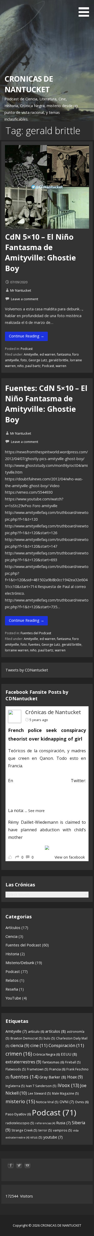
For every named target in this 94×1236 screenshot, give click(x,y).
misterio (20, 1101)
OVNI (67, 1101)
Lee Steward (39, 1093)
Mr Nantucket (20, 290)
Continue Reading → (26, 335)
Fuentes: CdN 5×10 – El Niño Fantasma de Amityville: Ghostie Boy (46, 403)
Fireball (73, 1062)
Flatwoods (15, 1069)
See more (36, 810)
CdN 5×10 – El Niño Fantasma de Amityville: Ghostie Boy (40, 252)
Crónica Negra (46, 1054)
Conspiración (66, 1045)
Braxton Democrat (26, 1038)
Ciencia (11, 936)
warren (61, 366)
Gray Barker (52, 1077)
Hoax (75, 1077)
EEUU (69, 1054)
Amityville (31, 354)
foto (24, 360)
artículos (55, 1031)
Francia (57, 1069)
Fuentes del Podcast (36, 633)
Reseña (11, 989)
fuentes (34, 644)
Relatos (12, 980)
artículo (36, 1031)
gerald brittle (58, 360)
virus (36, 1137)
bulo (49, 1038)
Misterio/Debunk (19, 962)
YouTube (13, 998)
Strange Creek (24, 1130)
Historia (12, 953)
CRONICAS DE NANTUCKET (28, 84)
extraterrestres (23, 1062)
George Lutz (37, 360)
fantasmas (53, 1062)
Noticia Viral (47, 1102)
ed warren (47, 354)
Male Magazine (65, 1093)
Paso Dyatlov (18, 1114)
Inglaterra (15, 1086)
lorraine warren (16, 650)
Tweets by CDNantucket (26, 670)
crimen (18, 1053)
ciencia (19, 1045)
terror (45, 1130)
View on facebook (70, 857)
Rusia (63, 1122)
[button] (85, 9)
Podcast (27, 348)
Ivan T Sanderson (41, 1086)
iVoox (68, 1085)
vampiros (62, 1130)
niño (20, 366)
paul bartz (32, 366)
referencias (45, 1123)
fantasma (64, 354)
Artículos (12, 927)
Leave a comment (24, 299)
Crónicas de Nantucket (53, 712)
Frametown (37, 1069)
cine (39, 1045)
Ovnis (82, 1102)
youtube (53, 1137)
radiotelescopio (19, 1123)
